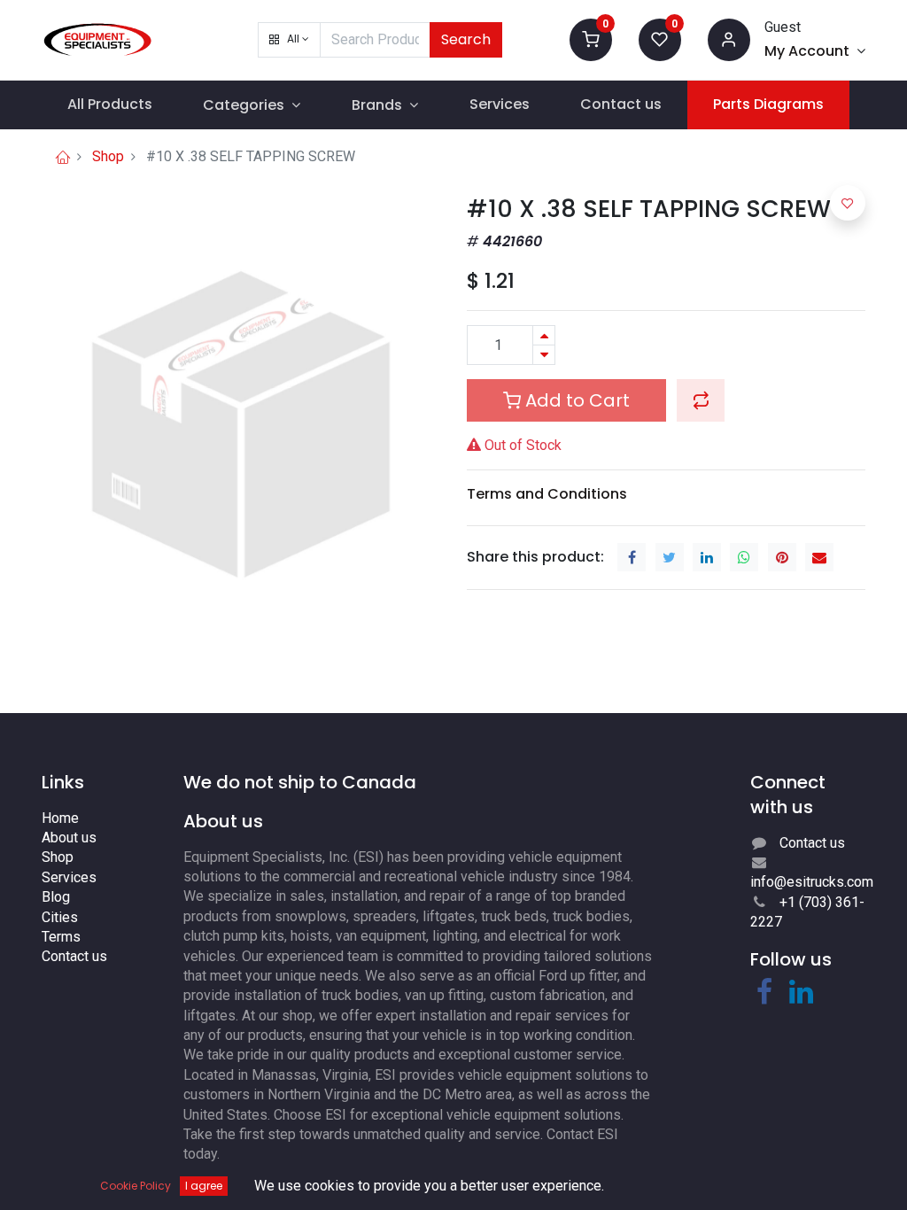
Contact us (74, 956)
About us (69, 837)
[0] (591, 38)
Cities (60, 917)
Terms (61, 936)
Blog (56, 896)
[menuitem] (110, 104)
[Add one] (543, 335)
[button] (289, 40)
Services (69, 877)
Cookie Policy (135, 1185)
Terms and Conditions (547, 494)
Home (60, 818)
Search (466, 39)
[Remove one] (543, 354)
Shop (108, 156)
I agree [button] (203, 1185)
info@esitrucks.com (811, 881)
